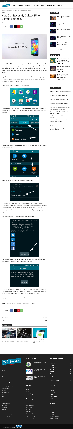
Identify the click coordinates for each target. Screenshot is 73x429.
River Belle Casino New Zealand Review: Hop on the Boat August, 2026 (63, 76)
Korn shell (4, 409)
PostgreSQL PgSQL (30, 394)
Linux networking (30, 418)
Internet (6, 10)
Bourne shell (4, 407)
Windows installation (55, 416)
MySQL (27, 389)
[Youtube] (70, 1)
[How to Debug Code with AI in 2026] (53, 24)
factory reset (8, 303)
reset (24, 303)
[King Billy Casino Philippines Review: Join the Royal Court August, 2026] (53, 68)
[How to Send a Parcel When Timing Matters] (53, 18)
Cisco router (28, 409)
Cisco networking (30, 413)
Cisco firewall (29, 407)
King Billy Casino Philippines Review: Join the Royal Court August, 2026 (63, 68)
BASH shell (4, 405)
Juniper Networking (30, 416)
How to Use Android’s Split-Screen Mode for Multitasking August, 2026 (40, 341)
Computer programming (7, 386)
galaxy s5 (14, 303)
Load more (60, 49)
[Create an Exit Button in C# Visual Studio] (29, 371)
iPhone (3, 377)
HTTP (3, 396)
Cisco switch (29, 411)
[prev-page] (2, 346)
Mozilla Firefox (53, 396)
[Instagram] (65, 1)
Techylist (52, 95)
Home (3, 10)
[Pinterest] (18, 26)
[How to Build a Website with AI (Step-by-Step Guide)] (53, 44)
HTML (3, 394)
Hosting (52, 390)
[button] (69, 5)
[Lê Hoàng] (2, 23)
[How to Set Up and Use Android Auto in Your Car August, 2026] (9, 333)
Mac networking (29, 403)
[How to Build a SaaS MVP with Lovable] (53, 38)
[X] (67, 1)
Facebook (52, 392)
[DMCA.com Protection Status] (19, 427)
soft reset (33, 303)
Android (10, 10)
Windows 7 (52, 412)
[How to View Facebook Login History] (29, 378)
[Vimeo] (68, 1)
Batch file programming (7, 411)
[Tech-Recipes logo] (6, 5)
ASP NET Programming (7, 401)
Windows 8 (52, 414)
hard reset (19, 303)
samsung (28, 303)
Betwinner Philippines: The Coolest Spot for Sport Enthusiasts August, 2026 (63, 60)
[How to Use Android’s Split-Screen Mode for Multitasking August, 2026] (40, 333)
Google (51, 394)
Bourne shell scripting (6, 414)
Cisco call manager (30, 405)
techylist (52, 91)
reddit (51, 398)
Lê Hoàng (6, 22)
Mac (3, 374)
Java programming (6, 392)
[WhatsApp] (21, 26)
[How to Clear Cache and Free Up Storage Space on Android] (24, 333)
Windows (52, 408)
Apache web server (6, 399)
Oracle (27, 391)
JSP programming (6, 403)
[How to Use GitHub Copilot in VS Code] (53, 31)
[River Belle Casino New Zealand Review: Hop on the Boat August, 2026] (53, 76)
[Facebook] (63, 1)
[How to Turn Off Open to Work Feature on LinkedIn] (28, 364)
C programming (5, 388)
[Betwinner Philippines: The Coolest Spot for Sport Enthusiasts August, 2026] (53, 60)
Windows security (54, 418)
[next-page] (5, 346)
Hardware (4, 390)
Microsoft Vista (53, 410)
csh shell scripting (6, 416)
